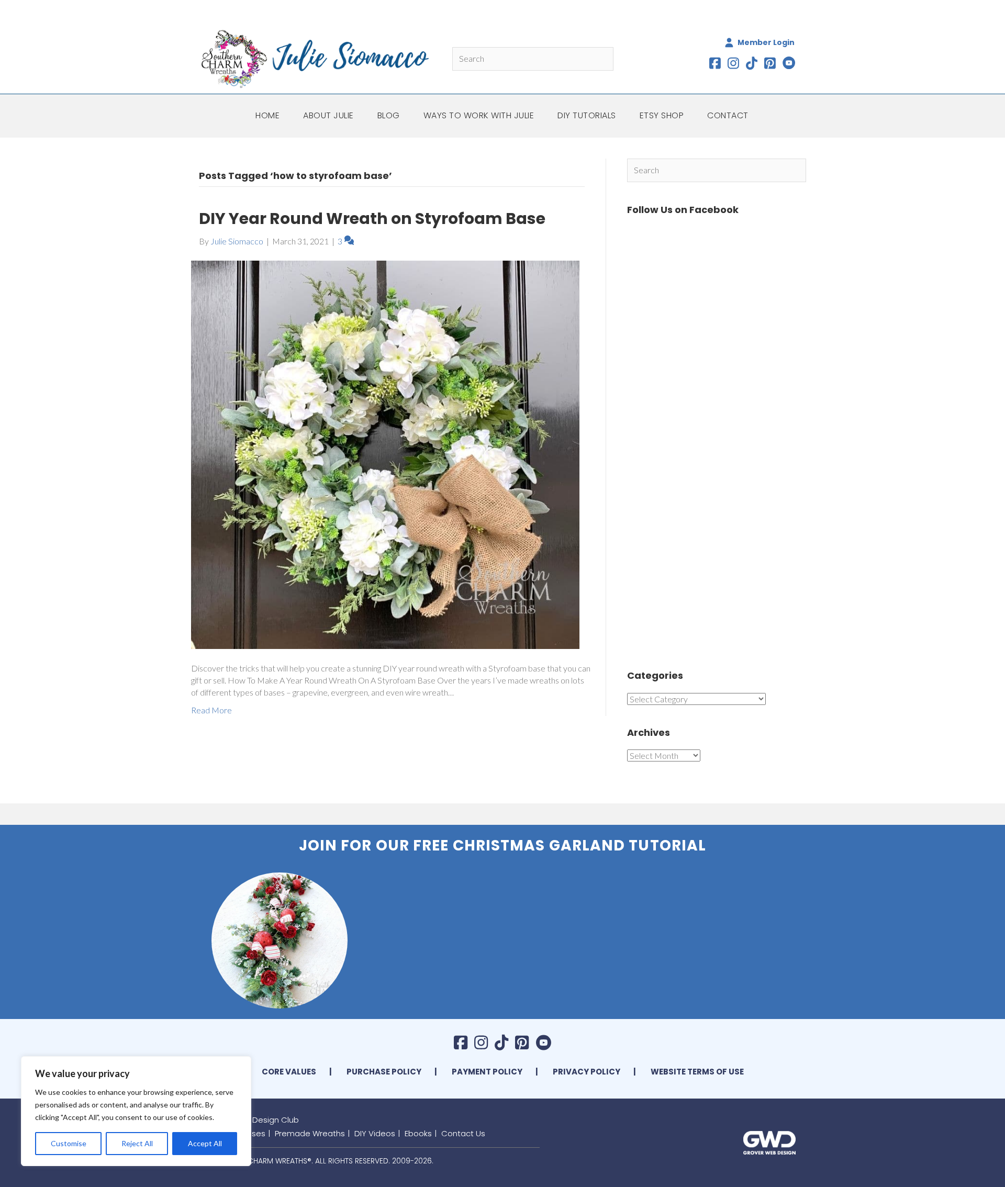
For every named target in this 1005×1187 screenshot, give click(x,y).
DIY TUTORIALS (586, 115)
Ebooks (418, 1133)
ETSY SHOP (662, 115)
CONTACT (728, 115)
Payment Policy (487, 1071)
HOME (267, 115)
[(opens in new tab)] (769, 1141)
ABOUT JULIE (328, 115)
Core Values (289, 1071)
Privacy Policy (586, 1071)
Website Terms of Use (697, 1071)
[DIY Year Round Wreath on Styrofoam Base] (385, 453)
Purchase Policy (384, 1071)
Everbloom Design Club (254, 1119)
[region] (136, 1111)
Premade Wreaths (310, 1133)
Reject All (137, 1143)
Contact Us (463, 1133)
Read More (211, 710)
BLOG (388, 115)
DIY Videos (374, 1133)
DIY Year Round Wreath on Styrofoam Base (372, 218)
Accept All (205, 1143)
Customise (68, 1143)
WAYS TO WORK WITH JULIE (478, 115)
